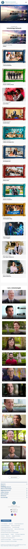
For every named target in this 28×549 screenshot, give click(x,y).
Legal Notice (16, 545)
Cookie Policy (6, 545)
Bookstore (3, 495)
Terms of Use (11, 545)
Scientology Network (14, 28)
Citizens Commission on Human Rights (9, 541)
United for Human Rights (6, 539)
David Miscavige (15, 527)
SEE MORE (13, 477)
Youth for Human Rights (17, 539)
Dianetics (11, 523)
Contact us (15, 509)
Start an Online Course (19, 529)
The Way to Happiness (20, 534)
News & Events (4, 493)
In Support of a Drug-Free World (7, 537)
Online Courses (5, 492)
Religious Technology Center (7, 529)
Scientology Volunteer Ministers (7, 530)
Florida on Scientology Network (6, 486)
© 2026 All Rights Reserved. (12, 544)
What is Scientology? (6, 488)
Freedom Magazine (5, 534)
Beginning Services (6, 490)
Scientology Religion (5, 525)
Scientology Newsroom (6, 527)
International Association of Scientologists (9, 532)
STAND (12, 534)
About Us (3, 484)
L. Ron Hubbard (4, 523)
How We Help (4, 497)
